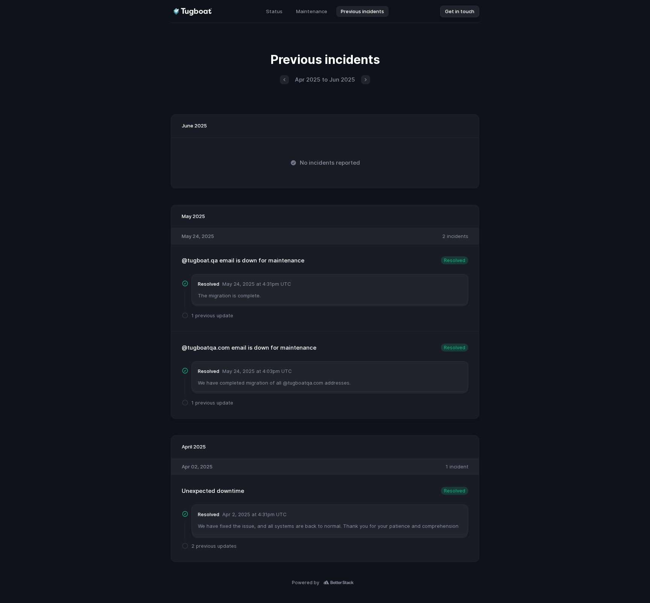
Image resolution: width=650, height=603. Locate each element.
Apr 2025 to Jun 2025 (325, 79)
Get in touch (459, 11)
